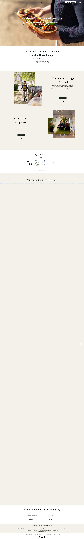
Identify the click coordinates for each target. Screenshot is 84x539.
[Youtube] (44, 537)
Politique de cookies (57, 534)
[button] (69, 133)
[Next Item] (81, 344)
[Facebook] (42, 537)
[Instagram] (39, 537)
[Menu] (4, 3)
